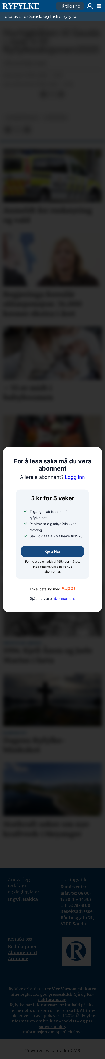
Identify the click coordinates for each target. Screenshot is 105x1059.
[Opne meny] (99, 6)
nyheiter (55, 117)
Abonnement (22, 952)
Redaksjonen (23, 946)
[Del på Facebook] (43, 94)
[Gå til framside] (26, 6)
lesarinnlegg (22, 117)
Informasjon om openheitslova (53, 1032)
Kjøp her (52, 551)
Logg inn (90, 6)
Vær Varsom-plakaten (74, 988)
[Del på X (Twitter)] (52, 94)
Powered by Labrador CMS (52, 1050)
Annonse (18, 958)
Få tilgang (70, 6)
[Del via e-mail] (61, 94)
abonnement (64, 598)
